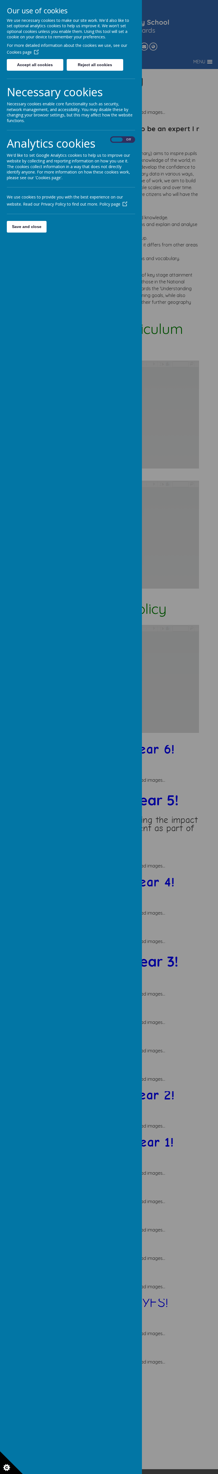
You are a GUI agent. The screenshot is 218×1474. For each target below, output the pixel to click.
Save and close (26, 226)
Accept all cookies (35, 64)
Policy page (109, 204)
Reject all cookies (95, 64)
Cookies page (19, 52)
